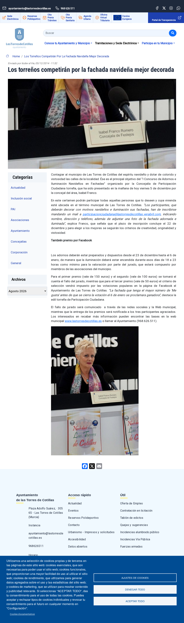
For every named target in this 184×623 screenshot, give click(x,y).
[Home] (16, 36)
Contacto (74, 525)
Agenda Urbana (87, 17)
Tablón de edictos (131, 517)
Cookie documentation (22, 614)
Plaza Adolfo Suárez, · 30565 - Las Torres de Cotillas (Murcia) (46, 513)
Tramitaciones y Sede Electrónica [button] (116, 43)
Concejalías (19, 241)
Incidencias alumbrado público (139, 532)
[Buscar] (172, 33)
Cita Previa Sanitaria (70, 17)
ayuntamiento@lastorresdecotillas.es (46, 535)
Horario (33, 555)
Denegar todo (135, 589)
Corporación (19, 252)
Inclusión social (21, 198)
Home (16, 56)
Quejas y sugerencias (134, 525)
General (16, 263)
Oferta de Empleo (131, 503)
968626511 (36, 546)
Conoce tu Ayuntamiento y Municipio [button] (67, 43)
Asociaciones (20, 220)
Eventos (73, 510)
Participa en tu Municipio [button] (157, 43)
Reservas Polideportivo (33, 17)
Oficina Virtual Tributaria (105, 17)
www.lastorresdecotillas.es (83, 321)
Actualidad (18, 187)
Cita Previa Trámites (52, 17)
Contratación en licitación (136, 510)
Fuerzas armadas (131, 546)
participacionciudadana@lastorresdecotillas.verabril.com (122, 214)
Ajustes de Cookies (135, 578)
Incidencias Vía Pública (135, 539)
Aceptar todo (135, 601)
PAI (13, 209)
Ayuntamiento (20, 231)
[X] (92, 466)
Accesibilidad (77, 539)
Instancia (34, 525)
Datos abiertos (77, 546)
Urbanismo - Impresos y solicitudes (91, 532)
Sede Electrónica (13, 17)
